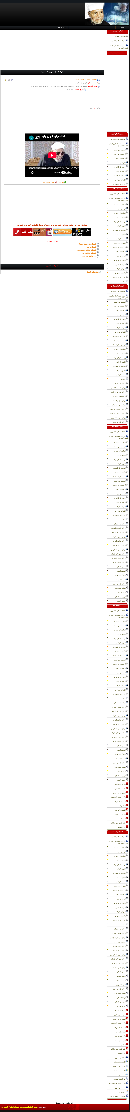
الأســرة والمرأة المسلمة (118, 797)
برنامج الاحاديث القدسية (118, 388)
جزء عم (123, 282)
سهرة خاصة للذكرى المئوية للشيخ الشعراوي (118, 47)
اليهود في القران (120, 597)
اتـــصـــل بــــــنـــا (119, 1075)
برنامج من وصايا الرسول (118, 409)
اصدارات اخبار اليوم (119, 793)
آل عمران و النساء (120, 154)
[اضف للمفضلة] (6, 79)
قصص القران (121, 567)
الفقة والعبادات (121, 806)
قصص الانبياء (121, 601)
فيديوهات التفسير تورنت (118, 1096)
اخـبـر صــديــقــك (120, 1070)
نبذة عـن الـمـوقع (120, 1058)
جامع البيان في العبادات (118, 823)
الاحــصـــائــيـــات (120, 1062)
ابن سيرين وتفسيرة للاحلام (117, 1083)
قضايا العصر (122, 827)
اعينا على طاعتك (91, 256)
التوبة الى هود (121, 163)
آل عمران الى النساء (119, 247)
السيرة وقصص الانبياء (119, 801)
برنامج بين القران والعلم (118, 392)
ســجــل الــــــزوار (119, 1066)
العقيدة (123, 819)
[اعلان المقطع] (12, 79)
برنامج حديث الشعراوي (118, 418)
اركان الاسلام (121, 592)
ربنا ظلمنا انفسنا (91, 253)
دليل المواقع (42, 1107)
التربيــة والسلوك (120, 814)
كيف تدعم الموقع (120, 1088)
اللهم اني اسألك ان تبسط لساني (86, 244)
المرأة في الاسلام (120, 575)
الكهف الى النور (121, 171)
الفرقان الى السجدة (119, 176)
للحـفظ (61, 182)
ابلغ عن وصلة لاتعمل (49, 182)
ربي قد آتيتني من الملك (89, 250)
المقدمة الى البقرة (120, 150)
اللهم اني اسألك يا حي (89, 247)
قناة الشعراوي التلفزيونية (118, 41)
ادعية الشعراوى (121, 580)
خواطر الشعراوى (120, 784)
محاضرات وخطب (120, 588)
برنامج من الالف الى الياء (118, 413)
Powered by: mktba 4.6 (64, 1103)
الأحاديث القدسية (120, 810)
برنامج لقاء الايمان (120, 383)
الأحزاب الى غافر (120, 180)
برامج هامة (122, 1092)
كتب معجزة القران (120, 789)
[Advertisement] (53, 50)
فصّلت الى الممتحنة (119, 184)
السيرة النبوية (121, 571)
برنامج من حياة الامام (119, 405)
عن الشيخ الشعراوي (119, 1079)
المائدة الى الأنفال (120, 158)
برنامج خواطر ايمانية (119, 401)
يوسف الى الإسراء (120, 167)
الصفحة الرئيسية (91, 79)
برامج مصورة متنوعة (119, 396)
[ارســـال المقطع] (9, 79)
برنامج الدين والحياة (119, 422)
